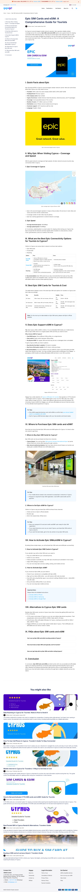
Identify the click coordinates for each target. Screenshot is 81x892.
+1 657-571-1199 (13, 4)
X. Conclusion (8, 55)
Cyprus (8, 13)
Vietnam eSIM (36, 1)
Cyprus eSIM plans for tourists (50, 397)
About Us (66, 8)
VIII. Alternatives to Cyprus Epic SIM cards (11, 47)
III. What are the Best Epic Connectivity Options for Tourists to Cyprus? (11, 27)
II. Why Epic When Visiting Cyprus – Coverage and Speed (12, 22)
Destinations (49, 8)
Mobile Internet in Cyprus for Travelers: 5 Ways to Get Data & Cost (27, 769)
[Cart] (76, 8)
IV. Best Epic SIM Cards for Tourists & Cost (11, 32)
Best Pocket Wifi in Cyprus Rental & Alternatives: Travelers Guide (27, 825)
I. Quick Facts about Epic (11, 19)
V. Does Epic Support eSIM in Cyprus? (12, 35)
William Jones (31, 26)
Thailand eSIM (58, 1)
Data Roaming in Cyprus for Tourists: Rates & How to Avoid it (25, 713)
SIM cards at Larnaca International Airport (56, 441)
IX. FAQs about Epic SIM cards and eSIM (12, 51)
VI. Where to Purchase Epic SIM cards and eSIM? (11, 39)
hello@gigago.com (12, 882)
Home (43, 8)
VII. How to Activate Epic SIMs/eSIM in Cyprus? (11, 43)
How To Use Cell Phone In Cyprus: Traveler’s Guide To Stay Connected (29, 741)
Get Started (58, 8)
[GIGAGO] (8, 8)
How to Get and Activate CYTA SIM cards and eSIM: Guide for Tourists (29, 797)
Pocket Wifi (29, 265)
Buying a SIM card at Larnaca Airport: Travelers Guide (23, 853)
